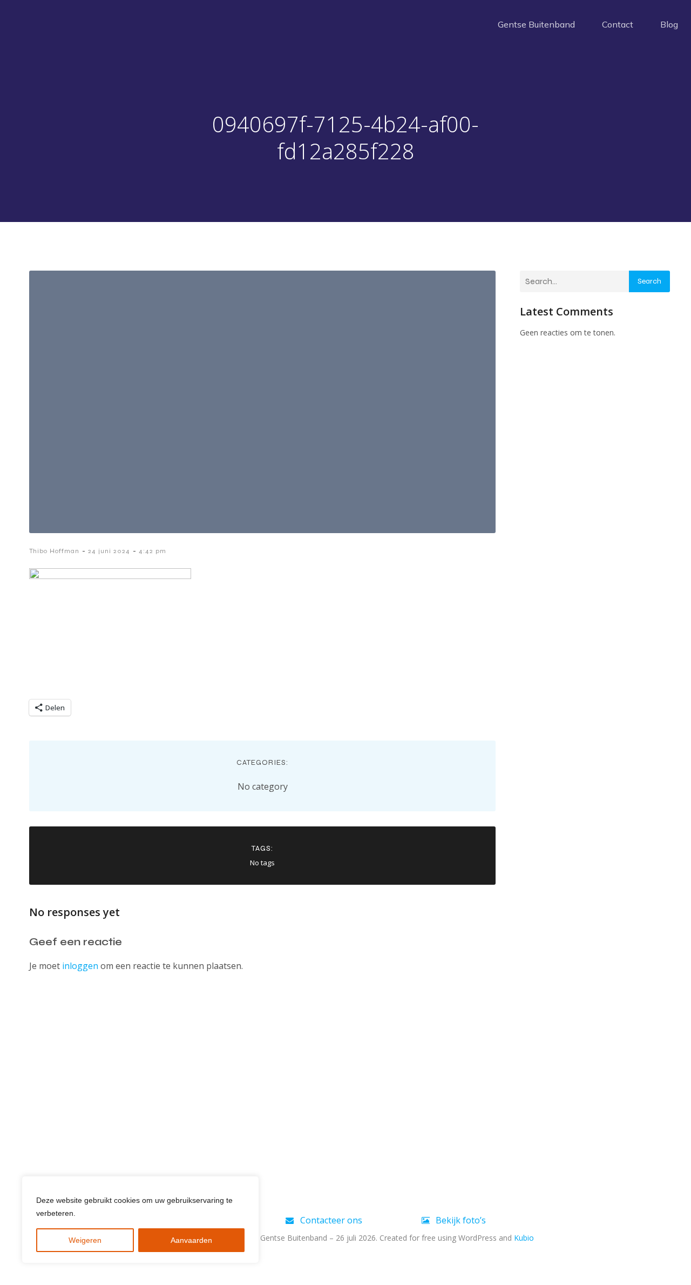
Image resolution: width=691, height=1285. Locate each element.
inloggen (80, 966)
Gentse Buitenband (536, 24)
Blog (669, 24)
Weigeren (85, 1240)
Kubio (524, 1238)
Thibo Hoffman (54, 551)
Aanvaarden (191, 1240)
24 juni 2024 (109, 551)
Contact (617, 24)
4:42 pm (152, 551)
